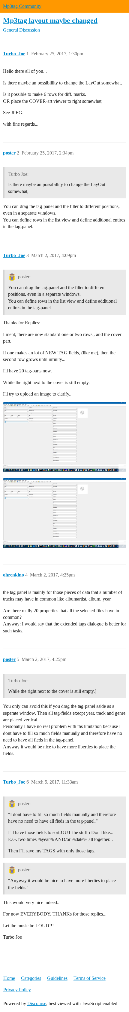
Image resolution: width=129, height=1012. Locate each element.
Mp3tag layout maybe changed (50, 20)
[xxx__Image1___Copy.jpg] (64, 437)
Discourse (36, 1003)
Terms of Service (90, 978)
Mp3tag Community (22, 6)
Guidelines (57, 978)
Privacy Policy (17, 989)
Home (9, 978)
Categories (31, 978)
